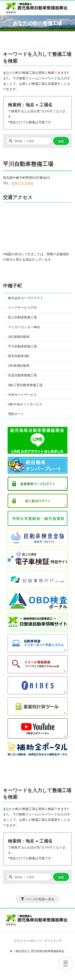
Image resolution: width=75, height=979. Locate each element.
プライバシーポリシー (28, 940)
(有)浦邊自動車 (19, 337)
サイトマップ (53, 940)
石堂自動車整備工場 (22, 375)
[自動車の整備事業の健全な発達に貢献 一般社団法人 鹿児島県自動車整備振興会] (37, 7)
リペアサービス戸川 (22, 308)
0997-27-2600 (23, 183)
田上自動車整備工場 (22, 317)
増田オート (16, 414)
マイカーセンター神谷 (24, 327)
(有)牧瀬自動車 (19, 365)
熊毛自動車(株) (19, 356)
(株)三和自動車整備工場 (25, 385)
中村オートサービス (22, 395)
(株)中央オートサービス (25, 404)
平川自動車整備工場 (22, 346)
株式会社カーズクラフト (25, 298)
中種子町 (12, 286)
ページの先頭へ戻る (40, 899)
